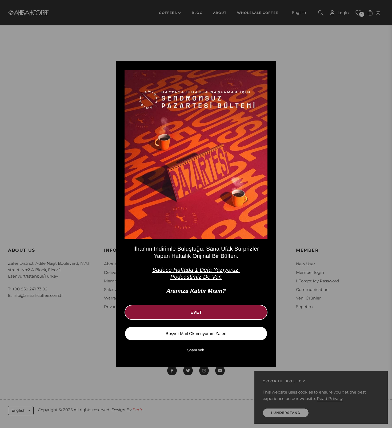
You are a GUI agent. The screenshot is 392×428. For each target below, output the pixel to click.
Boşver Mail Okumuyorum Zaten (196, 333)
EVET (196, 312)
